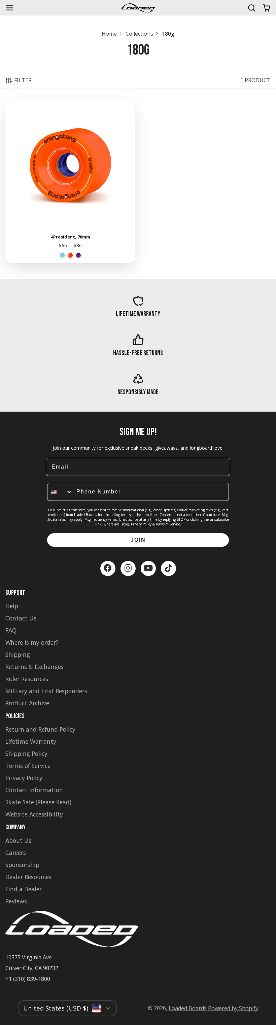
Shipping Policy (26, 753)
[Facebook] (107, 568)
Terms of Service (168, 524)
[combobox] (60, 492)
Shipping (17, 654)
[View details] (138, 306)
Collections (139, 33)
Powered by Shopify (233, 1008)
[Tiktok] (168, 568)
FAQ (10, 630)
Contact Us (20, 618)
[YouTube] (148, 568)
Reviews (16, 901)
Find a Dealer (23, 889)
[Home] (138, 7)
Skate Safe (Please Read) (38, 802)
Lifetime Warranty (30, 741)
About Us (18, 840)
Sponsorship (22, 865)
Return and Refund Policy (40, 729)
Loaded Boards (188, 1008)
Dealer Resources (28, 877)
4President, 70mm (70, 181)
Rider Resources (26, 679)
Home (109, 33)
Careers (15, 852)
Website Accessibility (34, 814)
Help (11, 606)
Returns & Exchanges (34, 667)
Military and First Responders (46, 691)
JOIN (138, 540)
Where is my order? (32, 642)
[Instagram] (128, 568)
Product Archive (27, 703)
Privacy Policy (141, 524)
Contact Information (34, 790)
